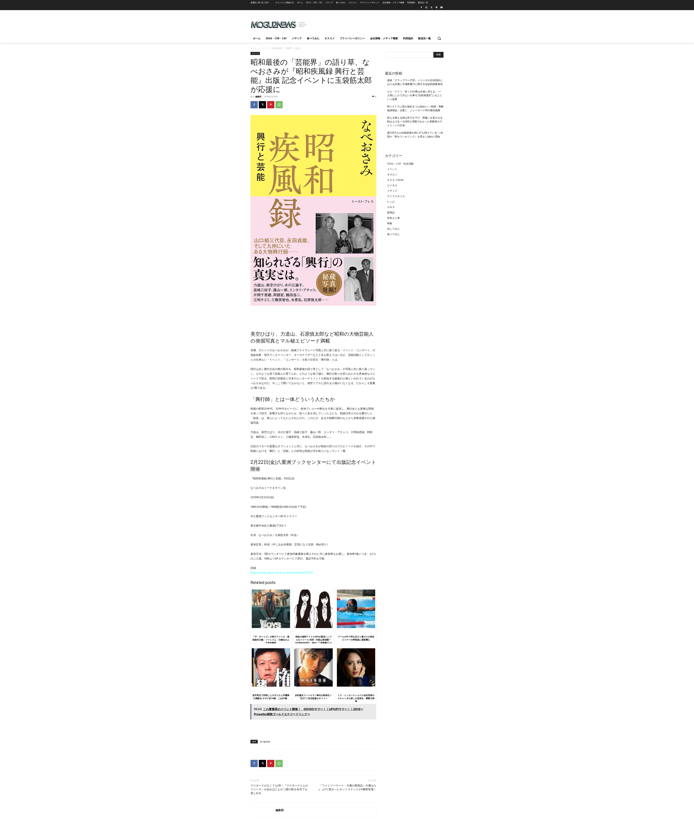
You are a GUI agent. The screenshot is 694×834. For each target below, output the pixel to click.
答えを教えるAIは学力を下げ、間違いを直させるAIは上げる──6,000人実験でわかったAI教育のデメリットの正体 (415, 121)
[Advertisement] (374, 23)
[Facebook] (421, 8)
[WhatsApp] (279, 104)
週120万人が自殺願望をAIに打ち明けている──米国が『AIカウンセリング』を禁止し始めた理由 (415, 134)
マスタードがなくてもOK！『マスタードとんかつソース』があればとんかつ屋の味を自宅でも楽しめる (279, 789)
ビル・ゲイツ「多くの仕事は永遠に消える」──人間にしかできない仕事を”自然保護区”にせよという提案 (414, 95)
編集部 (258, 96)
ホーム (253, 48)
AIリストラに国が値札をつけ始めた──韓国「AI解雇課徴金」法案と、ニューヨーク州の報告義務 (415, 108)
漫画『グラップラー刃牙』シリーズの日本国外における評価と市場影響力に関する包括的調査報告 (415, 82)
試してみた (393, 228)
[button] (439, 38)
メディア (264, 48)
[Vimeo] (436, 8)
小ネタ (391, 207)
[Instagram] (426, 8)
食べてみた (393, 234)
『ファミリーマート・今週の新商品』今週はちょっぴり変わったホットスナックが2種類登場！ (347, 787)
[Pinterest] (270, 104)
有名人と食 (393, 218)
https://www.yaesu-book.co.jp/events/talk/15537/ (281, 572)
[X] (431, 8)
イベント (392, 169)
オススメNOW (395, 180)
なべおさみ (265, 741)
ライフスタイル (396, 196)
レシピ (391, 201)
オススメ (392, 174)
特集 (389, 223)
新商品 (391, 212)
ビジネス (392, 185)
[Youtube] (441, 8)
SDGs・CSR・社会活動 (400, 163)
